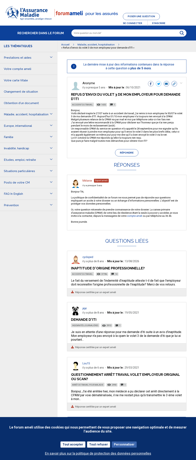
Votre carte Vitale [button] (16, 80)
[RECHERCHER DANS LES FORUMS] (181, 33)
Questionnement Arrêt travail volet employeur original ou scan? (125, 377)
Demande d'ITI (83, 320)
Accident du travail (82, 105)
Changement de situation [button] (21, 91)
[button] (98, 20)
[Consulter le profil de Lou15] (75, 369)
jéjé (84, 308)
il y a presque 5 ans (92, 185)
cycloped (87, 257)
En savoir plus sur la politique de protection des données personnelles (98, 453)
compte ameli (134, 215)
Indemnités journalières (85, 325)
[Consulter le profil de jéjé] (75, 314)
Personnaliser (124, 444)
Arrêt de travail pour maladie (87, 385)
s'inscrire (158, 23)
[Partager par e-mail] (166, 84)
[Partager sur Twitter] (158, 84)
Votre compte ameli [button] (17, 69)
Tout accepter (73, 444)
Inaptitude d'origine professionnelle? (108, 268)
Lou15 (86, 363)
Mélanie (87, 180)
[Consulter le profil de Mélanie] (75, 187)
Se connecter (132, 23)
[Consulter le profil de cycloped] (75, 263)
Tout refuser (98, 444)
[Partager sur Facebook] (151, 84)
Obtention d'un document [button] (21, 103)
